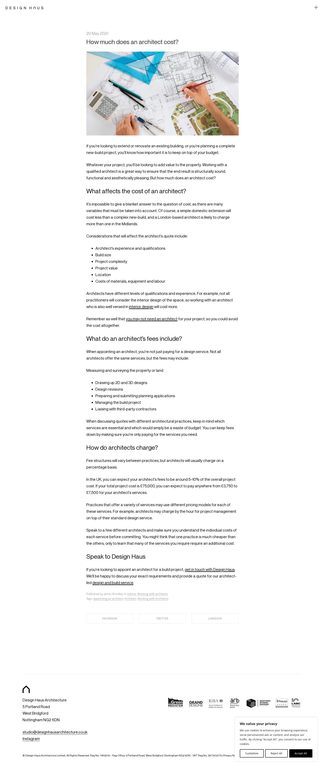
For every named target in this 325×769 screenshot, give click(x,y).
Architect (130, 598)
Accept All (301, 753)
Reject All (276, 753)
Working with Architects (152, 598)
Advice (131, 594)
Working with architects (152, 594)
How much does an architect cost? (132, 41)
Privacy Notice (231, 755)
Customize (251, 753)
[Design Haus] (24, 7)
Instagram (31, 738)
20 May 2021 (97, 33)
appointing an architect (108, 598)
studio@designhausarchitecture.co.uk (55, 732)
